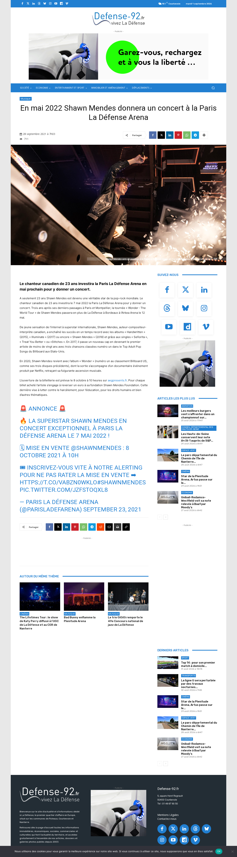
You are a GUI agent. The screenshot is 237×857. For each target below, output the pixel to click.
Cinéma (24, 613)
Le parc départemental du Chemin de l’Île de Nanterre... (199, 458)
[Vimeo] (67, 3)
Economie (187, 492)
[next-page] (165, 517)
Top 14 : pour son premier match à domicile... (198, 664)
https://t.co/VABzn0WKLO (58, 482)
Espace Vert (189, 450)
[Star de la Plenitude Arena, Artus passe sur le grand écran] (167, 476)
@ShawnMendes (96, 447)
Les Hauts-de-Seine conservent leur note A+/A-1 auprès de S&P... (197, 437)
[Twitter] (28, 3)
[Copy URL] (126, 527)
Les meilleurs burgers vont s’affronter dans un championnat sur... (197, 414)
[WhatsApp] (187, 135)
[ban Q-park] (187, 363)
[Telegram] (195, 135)
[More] (204, 135)
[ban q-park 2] (118, 56)
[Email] (109, 527)
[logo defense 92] (118, 18)
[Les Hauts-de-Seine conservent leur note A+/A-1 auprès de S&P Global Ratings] (167, 432)
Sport (185, 658)
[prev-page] (159, 517)
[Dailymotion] (61, 3)
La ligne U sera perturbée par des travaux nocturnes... (198, 684)
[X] (161, 135)
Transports (188, 675)
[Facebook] (22, 3)
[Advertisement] (87, 548)
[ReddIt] (100, 527)
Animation (187, 406)
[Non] (232, 851)
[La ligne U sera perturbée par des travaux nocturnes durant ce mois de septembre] (167, 680)
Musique (26, 98)
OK (219, 851)
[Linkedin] (33, 3)
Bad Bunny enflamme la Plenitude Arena (80, 619)
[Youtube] (56, 3)
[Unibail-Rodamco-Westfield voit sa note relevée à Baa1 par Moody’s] (167, 497)
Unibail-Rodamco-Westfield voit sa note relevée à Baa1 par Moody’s (196, 502)
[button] (213, 88)
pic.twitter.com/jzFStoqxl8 (64, 489)
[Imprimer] (117, 527)
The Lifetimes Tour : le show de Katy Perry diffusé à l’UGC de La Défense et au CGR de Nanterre (39, 623)
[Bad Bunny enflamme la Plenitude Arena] (84, 596)
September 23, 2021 (112, 509)
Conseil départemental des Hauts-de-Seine (197, 428)
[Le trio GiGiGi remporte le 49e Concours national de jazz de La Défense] (128, 596)
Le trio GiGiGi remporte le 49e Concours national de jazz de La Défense (125, 621)
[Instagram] (50, 3)
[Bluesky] (44, 3)
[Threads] (39, 3)
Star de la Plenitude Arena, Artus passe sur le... (197, 480)
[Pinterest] (178, 135)
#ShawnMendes (121, 482)
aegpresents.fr (117, 380)
